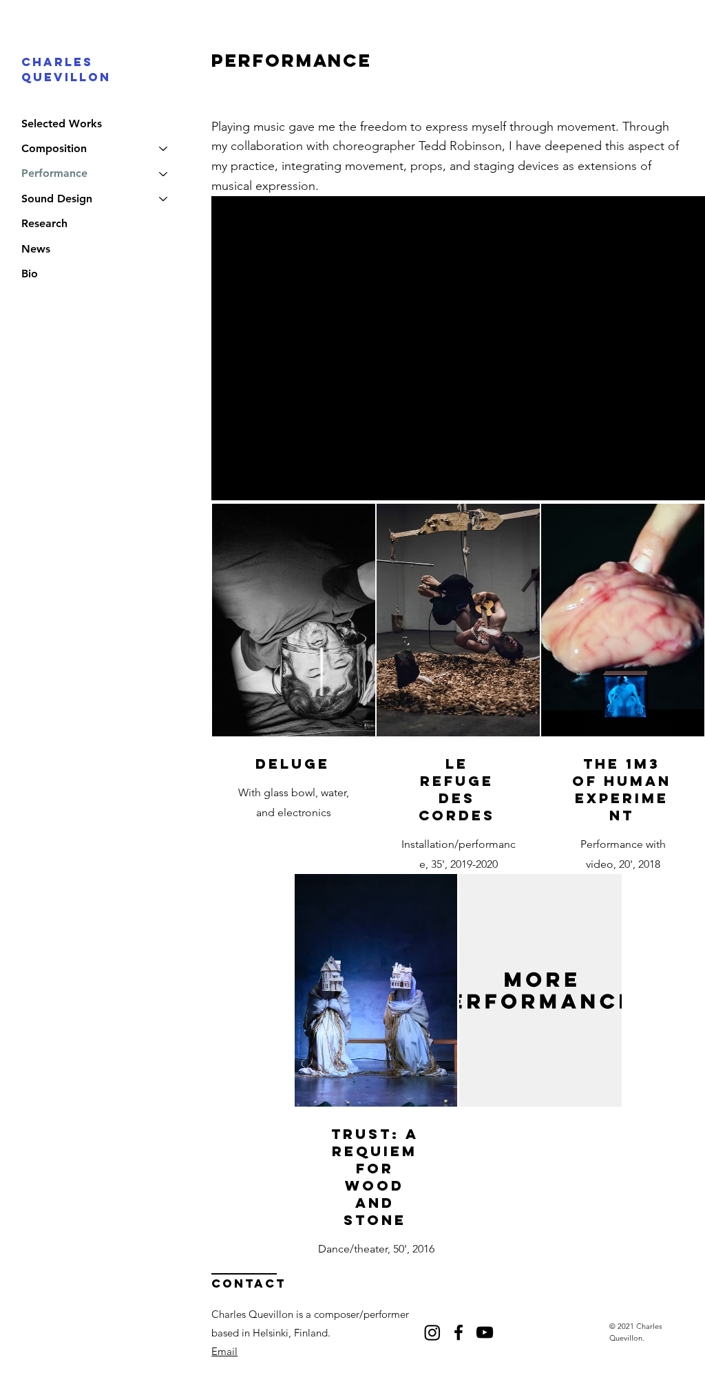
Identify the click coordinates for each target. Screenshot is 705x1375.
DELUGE (292, 763)
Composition (54, 148)
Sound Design (56, 198)
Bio (29, 273)
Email (224, 1351)
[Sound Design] (164, 198)
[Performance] (164, 173)
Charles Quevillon (66, 69)
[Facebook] (458, 1332)
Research (44, 223)
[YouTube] (484, 1332)
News (35, 248)
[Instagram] (432, 1332)
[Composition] (164, 148)
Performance (54, 173)
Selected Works (61, 123)
